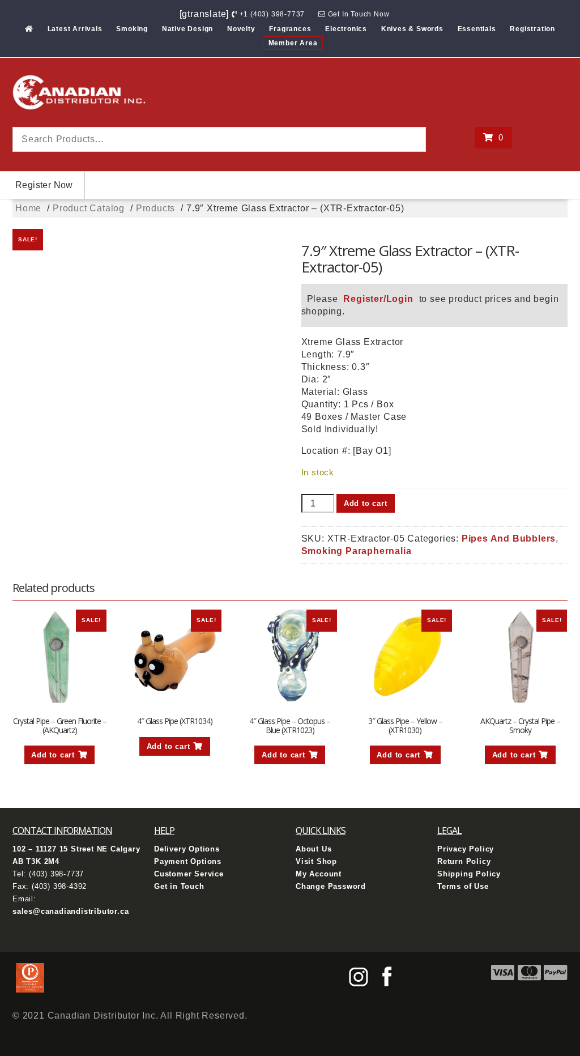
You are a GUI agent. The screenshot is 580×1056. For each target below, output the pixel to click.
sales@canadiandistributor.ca (70, 911)
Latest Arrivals (75, 29)
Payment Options (187, 861)
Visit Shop (316, 861)
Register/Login (378, 299)
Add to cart (365, 503)
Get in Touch (179, 886)
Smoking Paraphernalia (356, 551)
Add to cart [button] (53, 755)
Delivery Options (187, 849)
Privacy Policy (465, 849)
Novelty (241, 29)
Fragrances (290, 29)
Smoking (132, 29)
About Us (313, 849)
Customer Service (189, 874)
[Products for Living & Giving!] (29, 29)
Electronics (346, 29)
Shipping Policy (469, 874)
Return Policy (464, 861)
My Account (319, 874)
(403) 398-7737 (56, 874)
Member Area (293, 43)
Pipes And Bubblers (509, 538)
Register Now (44, 185)
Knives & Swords (412, 29)
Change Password (331, 886)
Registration (532, 29)
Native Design (187, 29)
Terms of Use (463, 886)
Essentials (477, 29)
